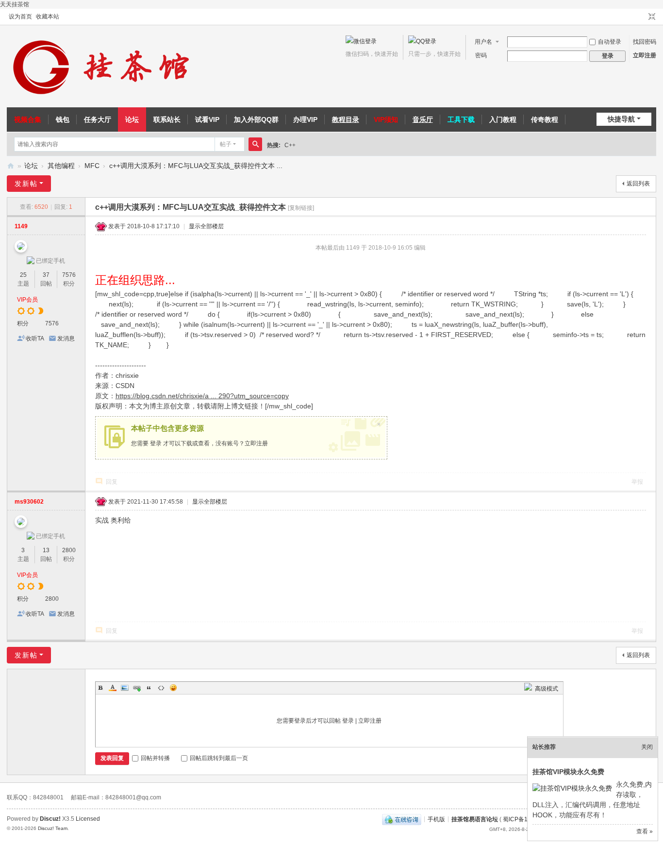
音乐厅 (423, 119)
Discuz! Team (52, 828)
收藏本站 (47, 16)
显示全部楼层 (206, 226)
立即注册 (644, 55)
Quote (149, 688)
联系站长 (167, 119)
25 (23, 274)
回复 (111, 481)
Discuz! (50, 818)
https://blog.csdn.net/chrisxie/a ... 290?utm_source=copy (202, 396)
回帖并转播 (155, 758)
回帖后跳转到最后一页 (219, 758)
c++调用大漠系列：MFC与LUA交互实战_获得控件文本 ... (195, 165)
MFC (91, 165)
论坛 (132, 119)
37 (46, 274)
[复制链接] (301, 207)
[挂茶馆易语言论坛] (104, 66)
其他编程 (61, 165)
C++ (290, 145)
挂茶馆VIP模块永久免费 (568, 772)
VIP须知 (386, 119)
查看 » (644, 831)
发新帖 (26, 183)
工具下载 (461, 119)
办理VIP (305, 119)
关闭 (647, 747)
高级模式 (546, 688)
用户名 (483, 41)
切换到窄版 (651, 17)
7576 (69, 274)
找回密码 (644, 41)
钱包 (62, 119)
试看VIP (207, 119)
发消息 (66, 338)
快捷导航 (621, 119)
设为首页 (20, 16)
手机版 (436, 818)
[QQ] (401, 818)
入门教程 (502, 119)
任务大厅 (97, 119)
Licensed (88, 818)
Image (125, 688)
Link (137, 688)
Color (112, 688)
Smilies (173, 688)
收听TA (35, 338)
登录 (156, 443)
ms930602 (29, 501)
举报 (637, 481)
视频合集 (27, 119)
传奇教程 (544, 119)
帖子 (226, 144)
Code (161, 688)
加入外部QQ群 (256, 119)
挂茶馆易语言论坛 (11, 166)
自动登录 (609, 41)
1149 (21, 226)
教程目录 (345, 119)
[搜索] (255, 144)
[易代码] (528, 688)
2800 (69, 550)
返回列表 (638, 183)
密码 (481, 55)
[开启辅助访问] (642, 17)
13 (46, 550)
